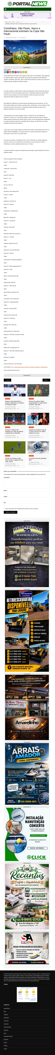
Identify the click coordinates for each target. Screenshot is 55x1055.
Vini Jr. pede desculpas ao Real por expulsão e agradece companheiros (29, 367)
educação (6, 1024)
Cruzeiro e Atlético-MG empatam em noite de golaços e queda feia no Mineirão (14, 431)
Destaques (6, 1017)
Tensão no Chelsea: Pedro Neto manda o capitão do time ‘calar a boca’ (14, 460)
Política (5, 1045)
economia (6, 1020)
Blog (5, 1011)
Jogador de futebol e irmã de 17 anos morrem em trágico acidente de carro (37, 431)
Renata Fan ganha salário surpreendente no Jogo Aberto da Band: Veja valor (38, 403)
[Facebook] (5, 72)
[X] (8, 72)
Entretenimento (7, 1027)
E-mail (5, 496)
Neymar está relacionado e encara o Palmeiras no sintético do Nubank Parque (14, 403)
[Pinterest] (15, 72)
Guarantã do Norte (8, 1036)
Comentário (7, 477)
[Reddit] (10, 72)
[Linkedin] (13, 72)
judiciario (6, 1039)
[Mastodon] (18, 72)
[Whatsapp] (23, 72)
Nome (5, 490)
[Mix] (21, 72)
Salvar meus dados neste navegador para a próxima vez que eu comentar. (21, 508)
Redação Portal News (11, 406)
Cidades (6, 1014)
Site (5, 502)
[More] (26, 72)
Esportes (24, 37)
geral (5, 1033)
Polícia (5, 1042)
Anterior (8, 380)
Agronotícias (7, 1008)
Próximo (46, 380)
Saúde (5, 1048)
